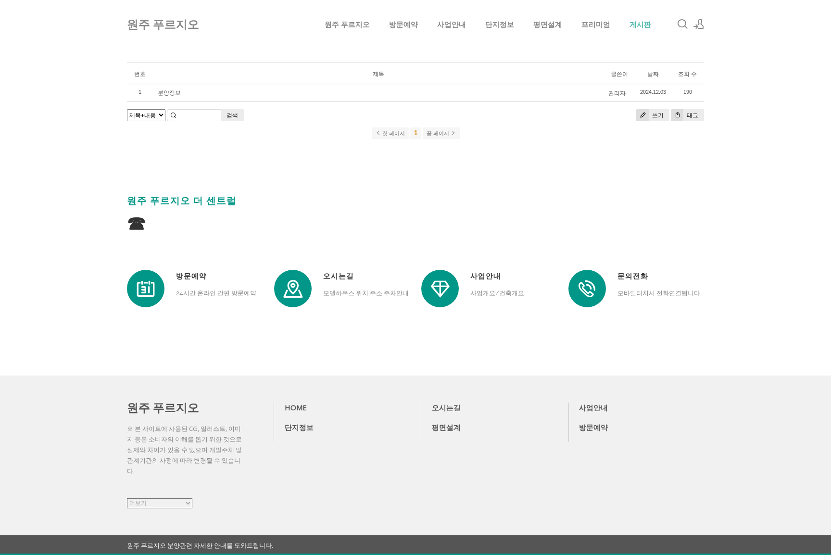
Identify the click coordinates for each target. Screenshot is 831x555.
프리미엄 (595, 24)
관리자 (617, 93)
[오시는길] (293, 288)
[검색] (682, 24)
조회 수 (687, 74)
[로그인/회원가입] (698, 24)
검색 (232, 115)
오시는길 (446, 407)
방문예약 (403, 24)
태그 (691, 115)
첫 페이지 (393, 133)
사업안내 (451, 24)
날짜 (653, 74)
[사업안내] (440, 288)
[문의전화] (587, 288)
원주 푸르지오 (347, 24)
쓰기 (657, 115)
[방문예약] (145, 288)
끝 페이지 (439, 133)
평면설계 (547, 24)
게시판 (640, 24)
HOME (296, 407)
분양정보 (169, 92)
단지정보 (499, 24)
